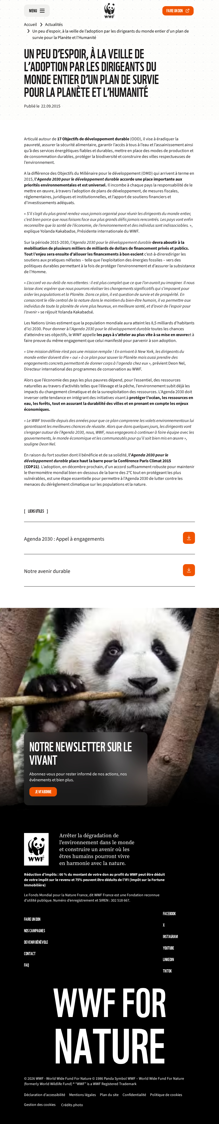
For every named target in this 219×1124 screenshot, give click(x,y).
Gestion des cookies (40, 1104)
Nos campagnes (34, 930)
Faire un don (174, 10)
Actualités (54, 24)
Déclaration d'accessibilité (44, 1095)
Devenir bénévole (36, 942)
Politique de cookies (166, 1095)
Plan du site (109, 1095)
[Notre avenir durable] (189, 570)
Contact (30, 953)
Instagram (170, 936)
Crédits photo (72, 1105)
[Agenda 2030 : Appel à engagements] (189, 538)
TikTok (167, 971)
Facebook (169, 913)
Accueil (30, 24)
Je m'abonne (43, 791)
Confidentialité (134, 1095)
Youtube (168, 948)
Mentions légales (82, 1095)
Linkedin (168, 959)
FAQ (26, 965)
